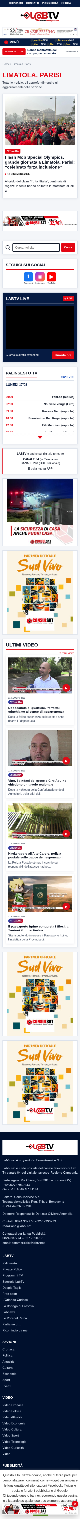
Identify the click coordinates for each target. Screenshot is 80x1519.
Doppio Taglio (12, 1287)
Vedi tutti (67, 376)
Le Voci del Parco (14, 1318)
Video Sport (10, 1435)
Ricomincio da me (15, 1330)
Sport (6, 1380)
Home (6, 64)
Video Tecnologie (14, 1441)
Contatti (32, 3)
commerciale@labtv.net (28, 1242)
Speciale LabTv (13, 1281)
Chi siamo (16, 3)
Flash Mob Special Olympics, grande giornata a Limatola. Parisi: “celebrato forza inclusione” (40, 162)
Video (6, 1454)
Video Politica (11, 1411)
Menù (12, 42)
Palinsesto (9, 1263)
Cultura (7, 1367)
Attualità (13, 151)
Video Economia (13, 1423)
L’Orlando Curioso (15, 1299)
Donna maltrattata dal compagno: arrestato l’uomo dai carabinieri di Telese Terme (44, 51)
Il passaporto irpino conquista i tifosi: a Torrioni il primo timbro (38, 928)
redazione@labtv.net (16, 1226)
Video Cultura (12, 1429)
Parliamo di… (11, 1324)
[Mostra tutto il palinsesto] (40, 437)
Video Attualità (12, 1417)
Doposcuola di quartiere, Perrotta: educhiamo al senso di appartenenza (36, 709)
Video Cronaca (12, 1405)
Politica (7, 1355)
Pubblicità (50, 3)
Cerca (66, 3)
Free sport (9, 1293)
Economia (9, 1373)
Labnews (8, 1312)
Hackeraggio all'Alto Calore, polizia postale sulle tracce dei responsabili (35, 855)
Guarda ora (63, 355)
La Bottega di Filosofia (18, 1306)
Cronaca (8, 1349)
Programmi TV (12, 1275)
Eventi (6, 1386)
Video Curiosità (13, 1447)
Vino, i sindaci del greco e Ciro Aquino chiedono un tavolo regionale (37, 782)
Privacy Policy (12, 1269)
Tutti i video (67, 654)
